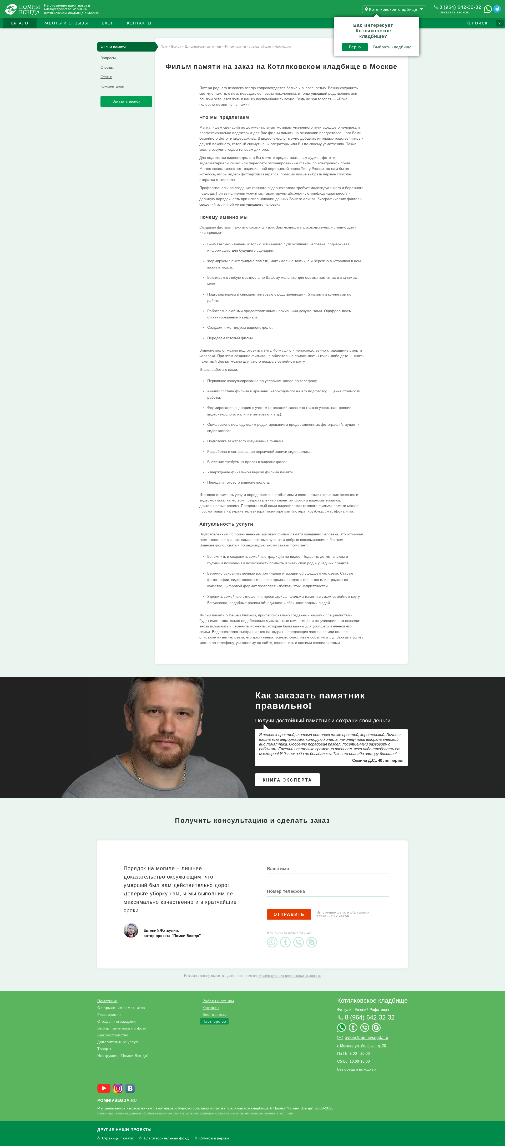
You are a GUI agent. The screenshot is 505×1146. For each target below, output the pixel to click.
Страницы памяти (117, 1138)
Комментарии (112, 86)
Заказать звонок (454, 12)
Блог (108, 23)
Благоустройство (112, 1035)
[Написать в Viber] (299, 938)
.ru (117, 1100)
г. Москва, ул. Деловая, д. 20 (361, 1045)
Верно (355, 47)
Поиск (480, 23)
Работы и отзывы (65, 23)
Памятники (107, 1001)
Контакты (139, 23)
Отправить (289, 914)
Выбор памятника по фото (122, 1028)
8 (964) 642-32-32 (460, 7)
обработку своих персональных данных (289, 976)
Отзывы (107, 67)
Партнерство (214, 1021)
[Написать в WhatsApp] (488, 9)
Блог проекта (215, 1014)
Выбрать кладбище (392, 47)
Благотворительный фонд (166, 1138)
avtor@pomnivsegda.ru (366, 1037)
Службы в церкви (214, 1138)
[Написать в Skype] (313, 938)
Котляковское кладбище (372, 1000)
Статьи (106, 77)
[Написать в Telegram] (497, 9)
